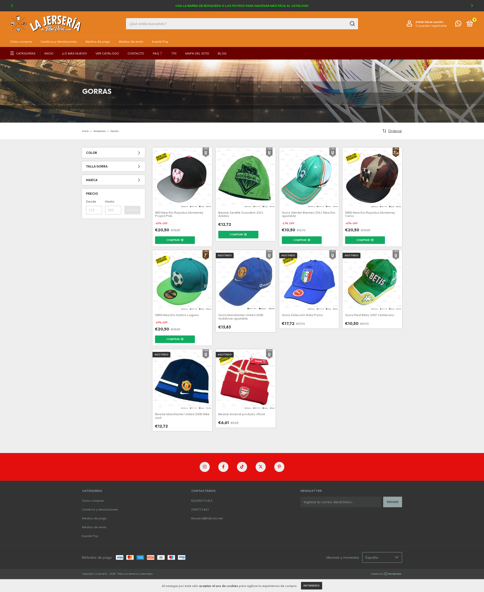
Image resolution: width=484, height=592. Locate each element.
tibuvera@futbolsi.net (207, 518)
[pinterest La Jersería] (279, 467)
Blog (222, 53)
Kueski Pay (160, 41)
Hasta (109, 201)
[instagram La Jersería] (205, 467)
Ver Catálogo (107, 53)
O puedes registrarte (431, 25)
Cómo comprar (21, 41)
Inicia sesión (434, 22)
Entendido (312, 585)
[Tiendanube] (386, 574)
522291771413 (201, 500)
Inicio (48, 53)
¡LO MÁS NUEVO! (74, 53)
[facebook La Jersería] (223, 467)
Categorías (26, 53)
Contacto (136, 53)
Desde (91, 201)
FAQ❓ (158, 53)
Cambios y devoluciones (59, 41)
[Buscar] (352, 23)
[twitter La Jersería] (261, 467)
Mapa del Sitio (197, 53)
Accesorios (99, 131)
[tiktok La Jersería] (242, 467)
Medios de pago (97, 41)
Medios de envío (131, 41)
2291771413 (200, 509)
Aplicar (132, 210)
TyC (174, 53)
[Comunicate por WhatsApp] (458, 24)
